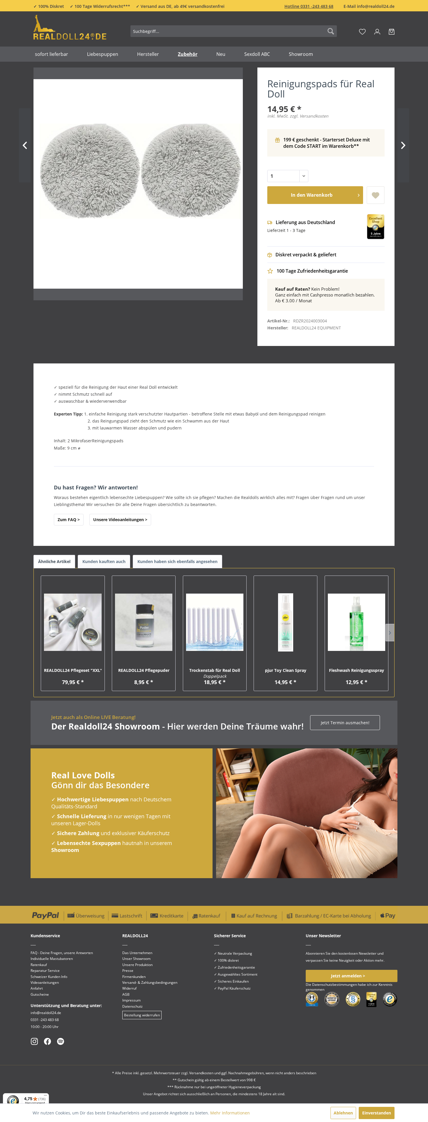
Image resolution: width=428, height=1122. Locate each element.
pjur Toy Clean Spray (285, 670)
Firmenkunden (134, 976)
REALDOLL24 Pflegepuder (143, 670)
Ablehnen (343, 1113)
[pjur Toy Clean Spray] (285, 622)
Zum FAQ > (69, 519)
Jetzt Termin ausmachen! (345, 722)
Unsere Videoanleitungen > (120, 519)
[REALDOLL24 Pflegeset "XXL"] (72, 622)
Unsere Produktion (137, 964)
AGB (126, 994)
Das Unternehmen (137, 952)
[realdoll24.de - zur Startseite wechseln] (69, 30)
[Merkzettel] (362, 31)
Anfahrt (37, 988)
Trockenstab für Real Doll (214, 673)
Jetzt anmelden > (348, 976)
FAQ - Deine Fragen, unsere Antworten (62, 952)
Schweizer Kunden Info (49, 976)
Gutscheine (40, 994)
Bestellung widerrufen (142, 1015)
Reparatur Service (45, 970)
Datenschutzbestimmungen (334, 984)
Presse (127, 970)
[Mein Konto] (377, 31)
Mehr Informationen (230, 1113)
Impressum (131, 1000)
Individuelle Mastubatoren (52, 958)
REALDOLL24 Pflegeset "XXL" (72, 670)
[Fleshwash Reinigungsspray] (356, 622)
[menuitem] (233, 31)
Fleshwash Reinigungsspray (356, 670)
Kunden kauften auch (103, 561)
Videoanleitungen (45, 982)
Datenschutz (132, 1006)
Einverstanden (376, 1113)
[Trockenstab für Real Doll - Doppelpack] (214, 622)
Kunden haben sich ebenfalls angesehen (177, 561)
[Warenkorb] (391, 31)
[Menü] (45, 1096)
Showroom (65, 849)
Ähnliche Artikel (54, 561)
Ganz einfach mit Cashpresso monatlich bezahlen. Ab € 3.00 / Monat (325, 294)
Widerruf (129, 988)
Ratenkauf (39, 964)
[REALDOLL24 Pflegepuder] (143, 622)
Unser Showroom (136, 958)
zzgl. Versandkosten (309, 116)
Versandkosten (201, 1072)
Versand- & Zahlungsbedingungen (149, 982)
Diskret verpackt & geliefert (305, 254)
